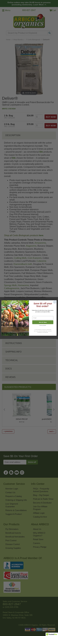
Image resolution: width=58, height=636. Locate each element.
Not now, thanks (43, 325)
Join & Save (43, 322)
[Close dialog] (55, 302)
